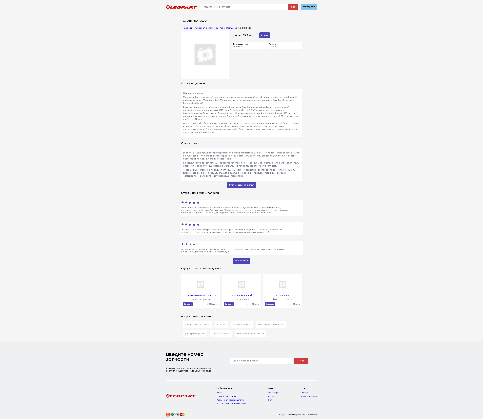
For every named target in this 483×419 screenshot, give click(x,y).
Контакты (304, 393)
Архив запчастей (204, 28)
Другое (219, 28)
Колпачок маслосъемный (250, 334)
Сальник (221, 325)
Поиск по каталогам (226, 396)
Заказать (188, 304)
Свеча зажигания (242, 325)
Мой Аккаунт (273, 393)
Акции (219, 393)
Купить (264, 35)
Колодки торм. (282, 295)
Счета (271, 400)
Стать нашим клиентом (241, 185)
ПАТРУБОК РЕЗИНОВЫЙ (241, 295)
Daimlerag (231, 28)
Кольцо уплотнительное (197, 325)
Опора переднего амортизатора (200, 295)
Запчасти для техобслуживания (231, 403)
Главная (188, 28)
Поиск (293, 7)
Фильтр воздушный (195, 334)
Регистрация (309, 7)
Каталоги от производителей (230, 400)
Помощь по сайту (308, 396)
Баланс (271, 396)
